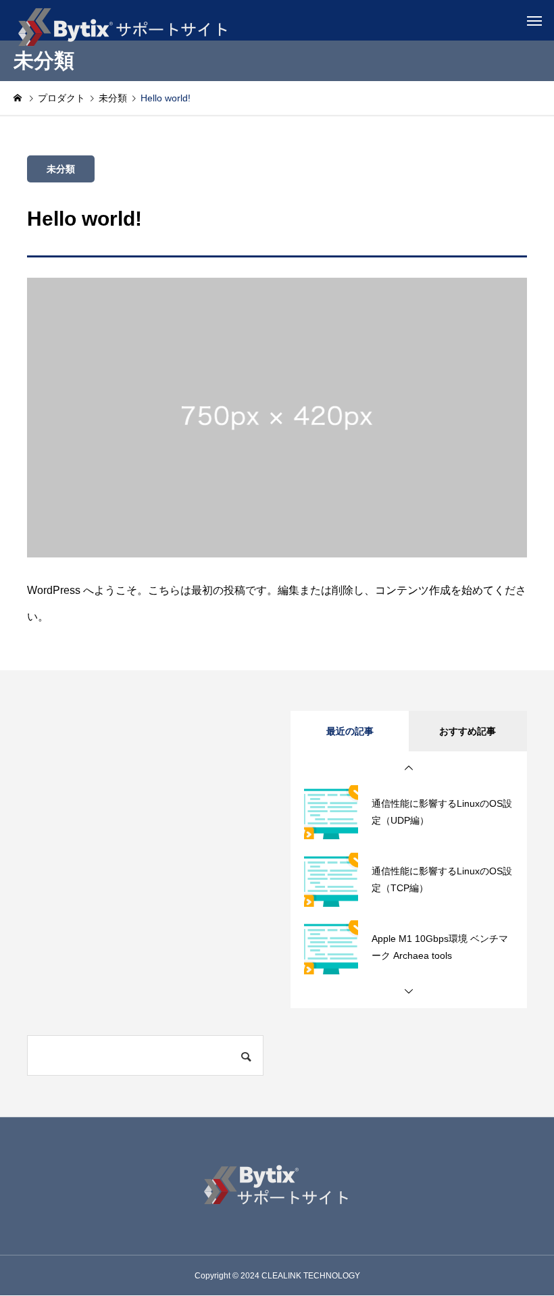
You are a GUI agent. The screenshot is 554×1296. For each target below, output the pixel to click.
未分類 (61, 169)
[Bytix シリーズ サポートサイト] (122, 20)
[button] (409, 768)
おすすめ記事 (467, 731)
